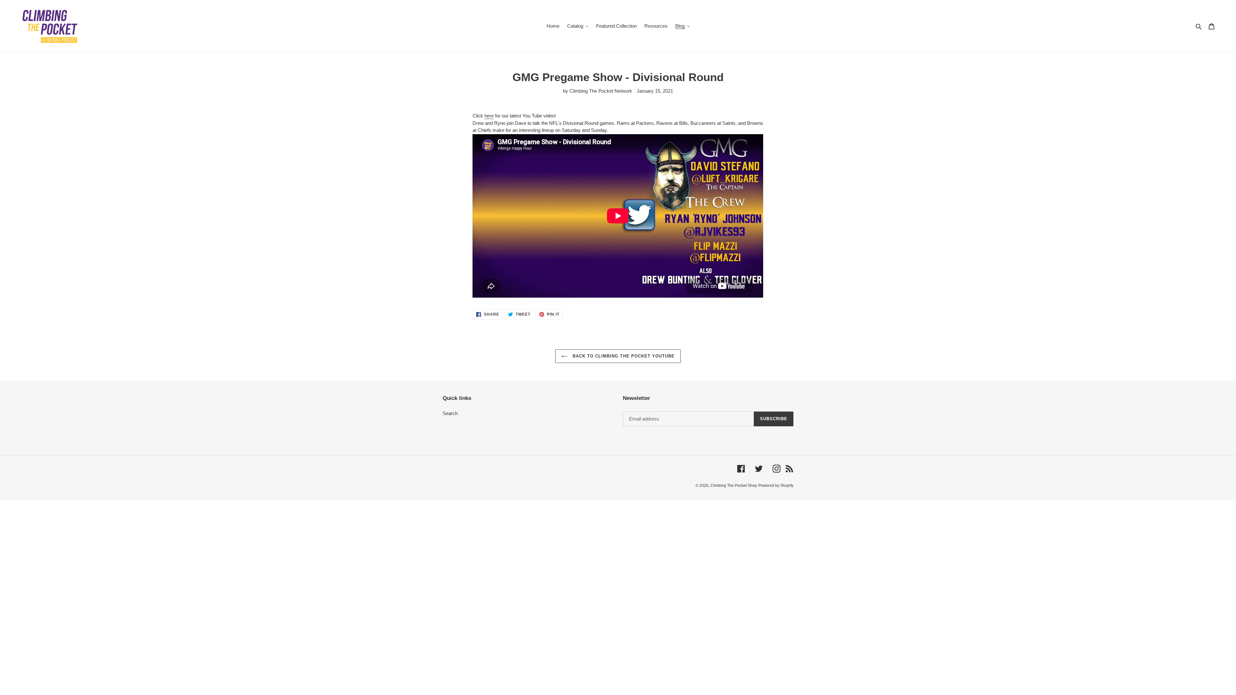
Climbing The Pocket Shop (733, 485)
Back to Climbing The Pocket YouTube (623, 356)
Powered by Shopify (775, 485)
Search (450, 413)
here (489, 115)
